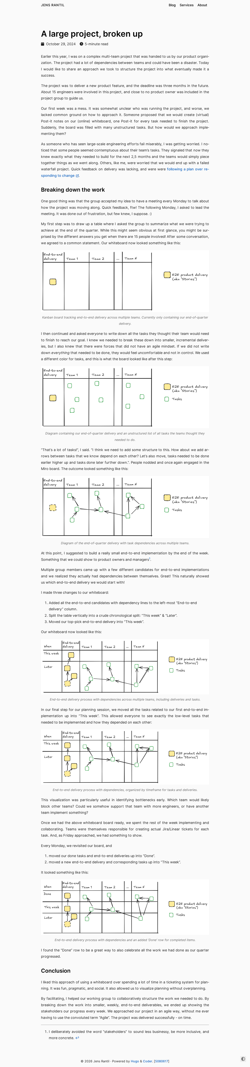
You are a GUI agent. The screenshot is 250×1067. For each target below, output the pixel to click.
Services (187, 5)
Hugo (135, 1061)
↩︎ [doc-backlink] (77, 1038)
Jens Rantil (53, 5)
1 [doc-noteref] (149, 558)
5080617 (161, 1061)
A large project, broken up (92, 34)
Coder (147, 1061)
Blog (172, 5)
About (202, 5)
